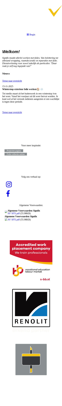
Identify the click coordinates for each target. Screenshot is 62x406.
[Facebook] (8, 194)
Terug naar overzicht (12, 81)
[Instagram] (9, 184)
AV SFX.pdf (14, 213)
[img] (31, 15)
